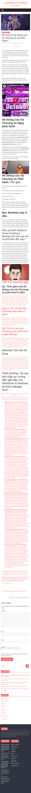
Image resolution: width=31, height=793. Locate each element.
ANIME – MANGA (5, 698)
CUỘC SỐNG (4, 701)
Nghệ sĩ (2, 707)
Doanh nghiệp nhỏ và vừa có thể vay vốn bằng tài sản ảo (14, 686)
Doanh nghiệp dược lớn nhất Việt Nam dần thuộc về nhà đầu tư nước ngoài (5, 780)
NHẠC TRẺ (3, 714)
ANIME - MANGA (6, 32)
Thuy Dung (14, 43)
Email (2, 640)
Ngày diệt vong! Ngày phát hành (20, 597)
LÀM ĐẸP (3, 705)
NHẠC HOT (3, 712)
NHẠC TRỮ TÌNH (5, 716)
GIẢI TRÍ (3, 703)
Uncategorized (4, 719)
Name (3, 631)
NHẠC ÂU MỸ (4, 710)
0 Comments (20, 43)
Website (3, 647)
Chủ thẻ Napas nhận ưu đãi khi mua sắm (13, 591)
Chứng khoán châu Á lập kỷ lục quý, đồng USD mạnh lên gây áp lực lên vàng (5, 756)
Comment (3, 610)
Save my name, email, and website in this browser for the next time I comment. (14, 654)
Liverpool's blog (15, 3)
